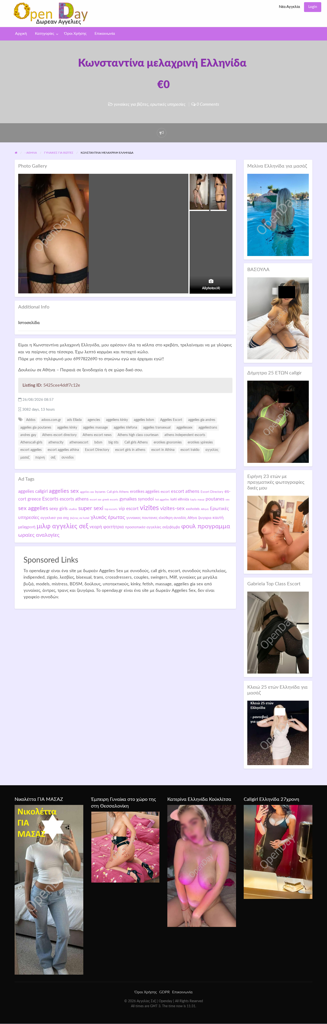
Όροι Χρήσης (75, 33)
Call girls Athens (136, 442)
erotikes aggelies (144, 491)
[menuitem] (289, 7)
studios (73, 509)
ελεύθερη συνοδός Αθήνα (178, 518)
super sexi (90, 508)
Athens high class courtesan (138, 435)
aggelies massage (95, 427)
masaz (200, 499)
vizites (149, 508)
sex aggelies (33, 508)
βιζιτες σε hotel (79, 518)
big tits (113, 442)
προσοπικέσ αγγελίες (143, 527)
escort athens (185, 491)
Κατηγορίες (44, 33)
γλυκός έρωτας (107, 517)
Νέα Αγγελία (289, 7)
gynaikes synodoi (136, 499)
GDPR (164, 992)
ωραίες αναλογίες (38, 535)
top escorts (111, 509)
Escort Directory (97, 450)
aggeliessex (184, 427)
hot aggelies (162, 499)
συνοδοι (68, 457)
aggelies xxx (87, 492)
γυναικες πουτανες (142, 518)
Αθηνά (205, 509)
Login (312, 7)
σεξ (53, 457)
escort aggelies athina (63, 450)
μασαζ (24, 457)
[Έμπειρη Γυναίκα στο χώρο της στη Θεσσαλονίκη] (125, 847)
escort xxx (95, 499)
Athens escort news (97, 435)
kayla (193, 499)
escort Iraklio (189, 450)
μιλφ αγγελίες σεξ (62, 526)
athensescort (78, 442)
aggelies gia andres (201, 420)
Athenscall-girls (31, 442)
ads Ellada (74, 420)
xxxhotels (193, 509)
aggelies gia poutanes (35, 427)
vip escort (129, 508)
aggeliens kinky (117, 420)
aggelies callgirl (33, 491)
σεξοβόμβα (171, 527)
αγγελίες (212, 450)
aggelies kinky (67, 427)
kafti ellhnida (179, 499)
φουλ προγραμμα (205, 526)
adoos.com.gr (51, 420)
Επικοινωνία (105, 33)
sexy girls (58, 508)
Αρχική (21, 33)
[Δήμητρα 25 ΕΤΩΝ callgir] (278, 421)
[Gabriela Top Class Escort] (278, 632)
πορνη (40, 457)
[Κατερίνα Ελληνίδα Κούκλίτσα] (201, 866)
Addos (30, 420)
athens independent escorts (184, 435)
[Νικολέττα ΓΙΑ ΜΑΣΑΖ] (49, 889)
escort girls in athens (130, 450)
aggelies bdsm (144, 420)
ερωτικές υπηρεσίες (168, 104)
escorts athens (74, 499)
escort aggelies (31, 450)
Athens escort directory (59, 435)
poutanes (215, 499)
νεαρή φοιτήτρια (107, 526)
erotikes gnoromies (168, 442)
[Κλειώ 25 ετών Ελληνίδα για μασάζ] (278, 732)
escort (165, 492)
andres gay (28, 435)
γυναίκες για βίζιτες (131, 104)
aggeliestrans (207, 427)
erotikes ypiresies (200, 442)
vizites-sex (172, 508)
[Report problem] (161, 133)
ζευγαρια (204, 518)
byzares (100, 492)
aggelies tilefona (125, 427)
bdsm (98, 442)
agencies (94, 420)
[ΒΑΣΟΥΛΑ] (278, 318)
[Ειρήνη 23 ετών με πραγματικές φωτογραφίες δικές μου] (278, 532)
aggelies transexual (156, 427)
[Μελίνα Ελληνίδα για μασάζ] (278, 214)
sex (227, 499)
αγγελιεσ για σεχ (54, 518)
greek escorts (110, 499)
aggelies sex (64, 491)
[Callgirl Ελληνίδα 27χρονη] (278, 852)
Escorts (50, 498)
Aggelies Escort (171, 420)
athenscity (55, 442)
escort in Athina (163, 450)
